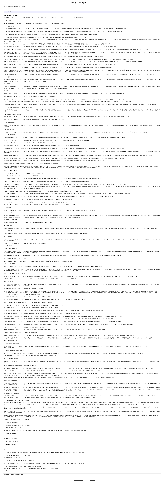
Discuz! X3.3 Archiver (78, 480)
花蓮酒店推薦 (10, 6)
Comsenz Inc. (92, 480)
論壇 (5, 6)
